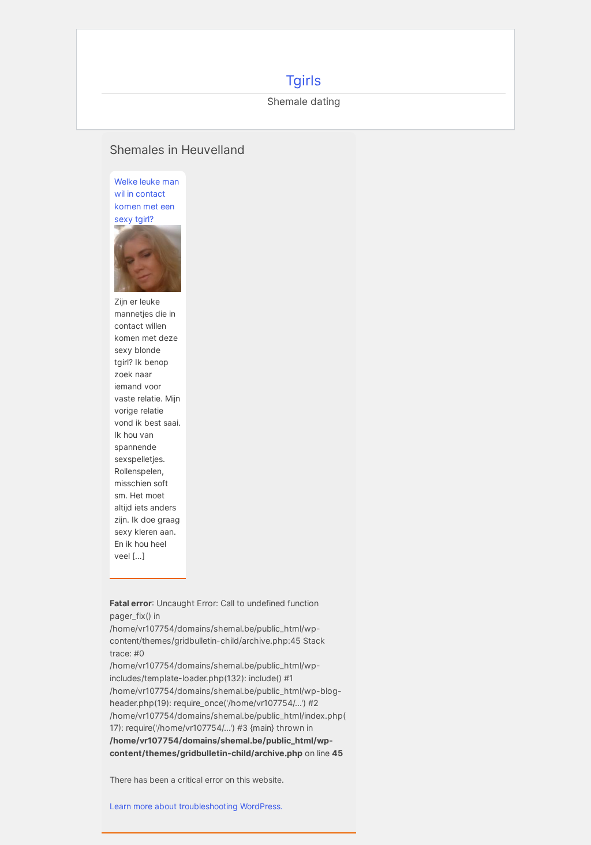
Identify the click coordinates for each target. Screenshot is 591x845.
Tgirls (303, 80)
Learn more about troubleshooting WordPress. (196, 806)
